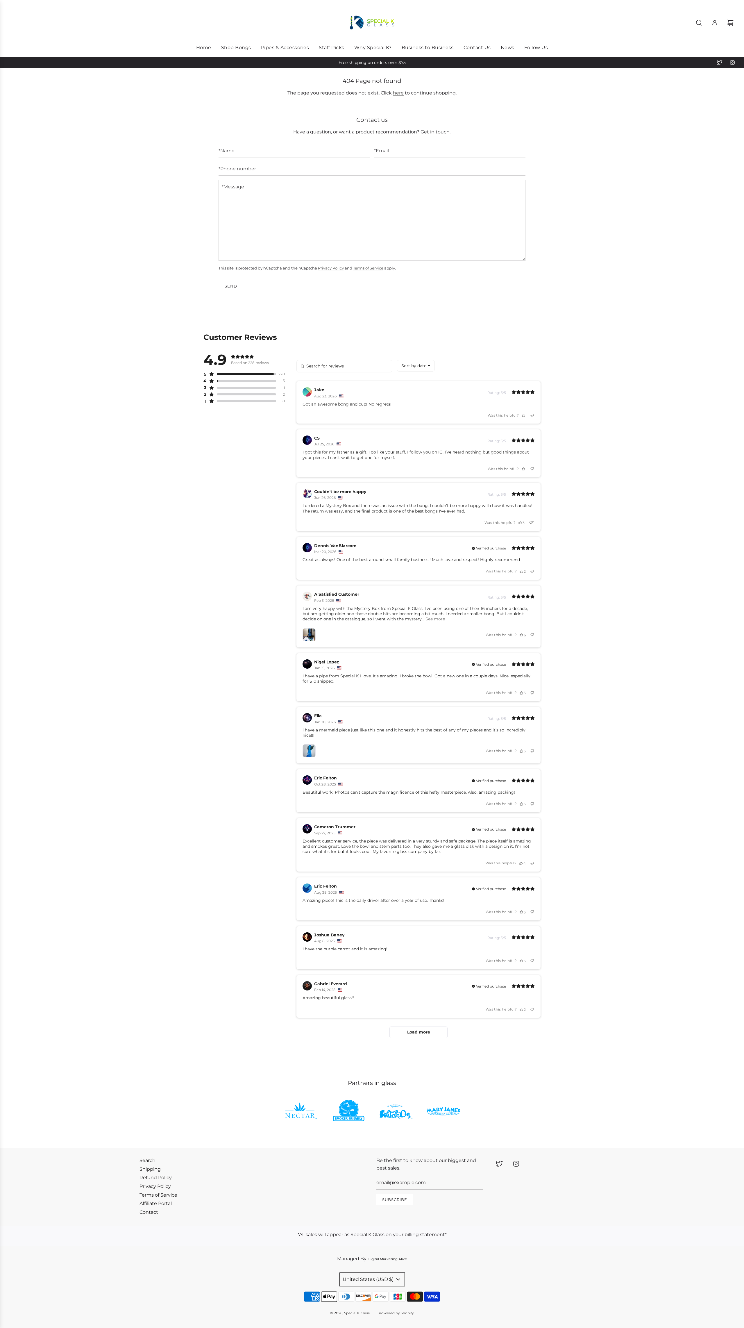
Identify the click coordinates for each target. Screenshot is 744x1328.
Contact (149, 1212)
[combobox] (416, 366)
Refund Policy (156, 1177)
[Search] (699, 23)
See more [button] (434, 619)
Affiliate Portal (156, 1203)
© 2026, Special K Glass (350, 1313)
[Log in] (714, 23)
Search (147, 1160)
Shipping (150, 1169)
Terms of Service (368, 268)
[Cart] (731, 23)
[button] (239, 374)
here (398, 93)
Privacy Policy (331, 268)
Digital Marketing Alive (387, 1259)
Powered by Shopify (396, 1313)
